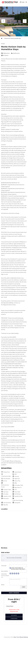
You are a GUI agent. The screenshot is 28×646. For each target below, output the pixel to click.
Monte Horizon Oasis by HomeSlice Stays (12, 38)
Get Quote (14, 615)
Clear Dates (14, 618)
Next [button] (25, 21)
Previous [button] (3, 21)
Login (22, 2)
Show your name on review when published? (18, 568)
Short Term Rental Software (21, 637)
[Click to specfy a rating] (10, 573)
